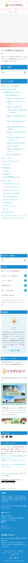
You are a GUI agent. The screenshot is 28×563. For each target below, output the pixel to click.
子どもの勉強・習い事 (10, 196)
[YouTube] (15, 12)
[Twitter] (13, 12)
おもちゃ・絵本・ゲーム (11, 199)
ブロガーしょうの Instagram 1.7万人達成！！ (13, 518)
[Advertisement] (14, 28)
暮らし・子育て (7, 180)
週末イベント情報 (13, 146)
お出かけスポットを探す (6, 9)
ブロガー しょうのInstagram (9, 473)
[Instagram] (17, 12)
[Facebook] (10, 12)
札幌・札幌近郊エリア (12, 95)
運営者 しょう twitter (6, 516)
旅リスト (6, 170)
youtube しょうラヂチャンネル (9, 520)
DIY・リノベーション (10, 205)
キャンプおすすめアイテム (11, 161)
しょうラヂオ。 (10, 561)
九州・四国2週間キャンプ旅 (12, 177)
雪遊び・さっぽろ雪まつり (15, 106)
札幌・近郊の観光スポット (15, 154)
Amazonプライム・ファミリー (12, 190)
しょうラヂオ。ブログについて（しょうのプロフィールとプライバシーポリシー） (13, 302)
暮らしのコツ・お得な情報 (11, 193)
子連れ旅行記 (16, 9)
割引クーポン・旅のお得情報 (11, 86)
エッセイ (6, 208)
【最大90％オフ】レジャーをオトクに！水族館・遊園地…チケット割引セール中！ (14, 45)
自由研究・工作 (8, 202)
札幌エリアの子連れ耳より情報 (16, 143)
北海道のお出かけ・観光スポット (13, 92)
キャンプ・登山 (7, 158)
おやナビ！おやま (5, 527)
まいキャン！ (4, 525)
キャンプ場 (7, 164)
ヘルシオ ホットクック (12, 186)
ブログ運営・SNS (8, 212)
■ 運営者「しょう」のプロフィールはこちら (13, 460)
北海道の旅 (7, 174)
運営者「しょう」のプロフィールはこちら (12, 542)
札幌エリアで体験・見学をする (16, 98)
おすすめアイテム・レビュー (12, 183)
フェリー (23, 552)
